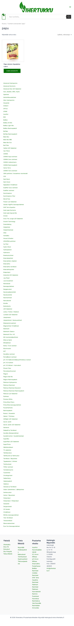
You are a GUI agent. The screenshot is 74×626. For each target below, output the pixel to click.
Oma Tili (6, 547)
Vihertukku (6, 544)
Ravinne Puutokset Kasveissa (35, 596)
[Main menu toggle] (70, 7)
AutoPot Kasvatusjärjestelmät (37, 550)
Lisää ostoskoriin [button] (12, 71)
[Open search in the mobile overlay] (39, 17)
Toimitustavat (22, 557)
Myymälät (21, 547)
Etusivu (4, 23)
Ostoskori (6, 549)
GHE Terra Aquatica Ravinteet (35, 580)
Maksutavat (21, 554)
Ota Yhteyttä (7, 551)
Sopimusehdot (22, 559)
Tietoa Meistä (7, 554)
